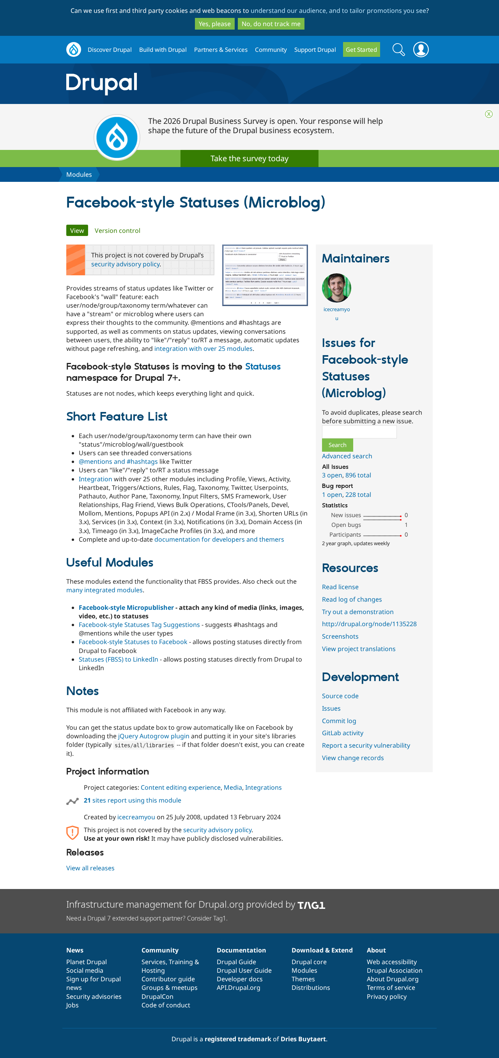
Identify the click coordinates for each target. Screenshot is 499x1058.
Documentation (241, 950)
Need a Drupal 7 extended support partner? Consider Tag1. (147, 918)
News (74, 950)
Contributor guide (168, 979)
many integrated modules (104, 590)
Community (271, 49)
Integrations (263, 787)
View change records (353, 757)
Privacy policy (387, 996)
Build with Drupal (163, 49)
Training (181, 962)
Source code (340, 696)
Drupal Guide (236, 962)
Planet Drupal (86, 962)
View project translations (359, 648)
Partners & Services (221, 49)
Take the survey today (249, 158)
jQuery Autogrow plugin (153, 736)
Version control (117, 230)
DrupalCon (157, 996)
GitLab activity (342, 733)
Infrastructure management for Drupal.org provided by (181, 904)
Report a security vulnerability (366, 745)
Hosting (153, 970)
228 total (358, 494)
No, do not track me (271, 23)
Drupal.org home (73, 50)
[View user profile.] (336, 300)
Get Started (361, 49)
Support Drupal (315, 49)
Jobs (72, 1005)
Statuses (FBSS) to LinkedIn (118, 659)
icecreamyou (136, 817)
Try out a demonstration (358, 611)
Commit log (339, 720)
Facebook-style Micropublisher (126, 607)
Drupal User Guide (244, 970)
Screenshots (340, 636)
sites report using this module (132, 800)
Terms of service (391, 987)
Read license (340, 587)
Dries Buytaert (303, 1039)
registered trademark (238, 1039)
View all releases (90, 868)
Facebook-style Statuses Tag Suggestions (139, 624)
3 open (332, 475)
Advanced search (347, 456)
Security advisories (94, 996)
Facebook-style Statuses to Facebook (133, 641)
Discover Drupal (110, 49)
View (79, 230)
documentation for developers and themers (219, 539)
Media (233, 787)
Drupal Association (395, 970)
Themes (303, 979)
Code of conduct (166, 1005)
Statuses (263, 367)
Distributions (311, 987)
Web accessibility (392, 962)
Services (154, 962)
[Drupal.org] (171, 84)
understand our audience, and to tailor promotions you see (338, 10)
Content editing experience (181, 787)
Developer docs (240, 979)
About (376, 950)
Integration (95, 479)
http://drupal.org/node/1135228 (369, 624)
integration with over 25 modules (203, 348)
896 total (358, 475)
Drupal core (309, 962)
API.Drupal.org (238, 987)
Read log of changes (352, 599)
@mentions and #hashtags (118, 461)
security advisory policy (125, 264)
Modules (79, 174)
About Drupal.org (393, 979)
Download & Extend (322, 950)
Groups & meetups (170, 987)
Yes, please (215, 23)
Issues (331, 708)
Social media (84, 970)
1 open (332, 494)
